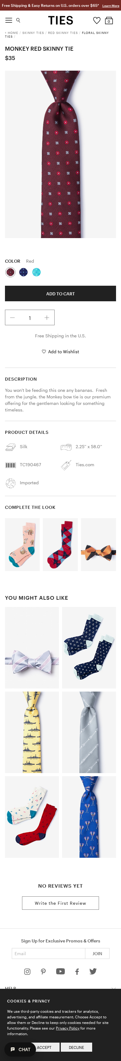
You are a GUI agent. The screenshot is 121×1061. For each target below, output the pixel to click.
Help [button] (10, 988)
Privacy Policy (67, 1028)
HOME (13, 33)
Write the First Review (60, 903)
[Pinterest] (44, 973)
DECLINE (76, 1047)
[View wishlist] (97, 19)
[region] (60, 154)
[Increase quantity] (46, 317)
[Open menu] (8, 19)
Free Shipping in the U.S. (60, 335)
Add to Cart (60, 293)
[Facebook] (77, 973)
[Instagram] (28, 973)
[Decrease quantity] (12, 317)
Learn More (110, 5)
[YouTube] (61, 973)
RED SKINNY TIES (63, 33)
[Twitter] (93, 973)
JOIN (97, 953)
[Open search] (18, 19)
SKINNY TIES (33, 33)
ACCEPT (44, 1047)
